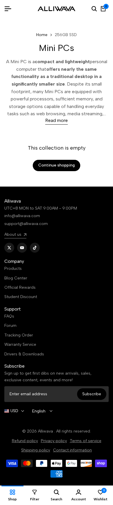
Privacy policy (54, 440)
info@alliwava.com (22, 215)
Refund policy (25, 440)
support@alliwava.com (26, 223)
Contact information (72, 450)
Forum (10, 325)
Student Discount (20, 296)
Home (42, 34)
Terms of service (85, 440)
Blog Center (15, 278)
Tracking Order (18, 335)
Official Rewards (20, 287)
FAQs (9, 316)
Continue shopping (56, 165)
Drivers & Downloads (24, 354)
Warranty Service (20, 344)
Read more (56, 120)
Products (13, 268)
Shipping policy (35, 450)
